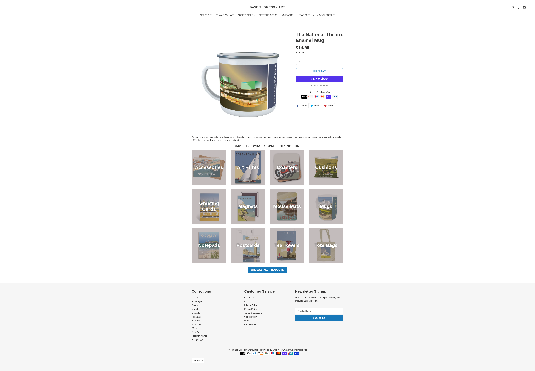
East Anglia (197, 301)
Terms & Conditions (253, 313)
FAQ (246, 301)
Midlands (196, 313)
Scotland (196, 320)
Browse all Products (267, 270)
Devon (195, 305)
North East (196, 317)
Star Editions (254, 350)
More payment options (320, 85)
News (247, 320)
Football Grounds (199, 336)
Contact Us (249, 297)
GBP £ (197, 360)
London (195, 297)
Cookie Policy (250, 317)
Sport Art (196, 332)
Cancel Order (250, 324)
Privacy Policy (250, 305)
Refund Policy (250, 309)
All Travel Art (197, 340)
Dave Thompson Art (267, 7)
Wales (194, 328)
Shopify (276, 350)
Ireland (195, 309)
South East (197, 324)
